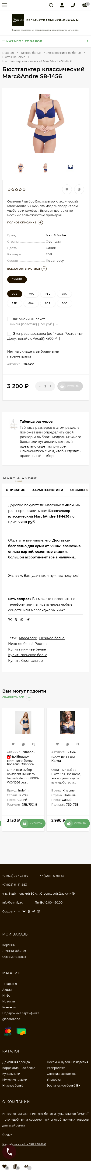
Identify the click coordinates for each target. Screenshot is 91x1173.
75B (48, 293)
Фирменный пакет (28, 319)
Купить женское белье (27, 655)
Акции (7, 989)
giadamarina (11, 1019)
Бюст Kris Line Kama (63, 759)
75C (64, 293)
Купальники (11, 1074)
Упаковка (54, 1079)
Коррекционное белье (18, 1068)
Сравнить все (13, 697)
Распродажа (56, 1068)
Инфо (6, 995)
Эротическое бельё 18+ (63, 1085)
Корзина (8, 945)
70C (31, 293)
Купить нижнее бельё (27, 649)
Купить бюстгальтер (25, 661)
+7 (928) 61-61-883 (14, 884)
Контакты (9, 1007)
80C (64, 303)
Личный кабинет (14, 951)
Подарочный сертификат (20, 1013)
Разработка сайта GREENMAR (24, 1144)
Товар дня (9, 984)
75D (14, 303)
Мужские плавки (14, 1079)
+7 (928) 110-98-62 (52, 875)
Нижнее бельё (52, 638)
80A (31, 303)
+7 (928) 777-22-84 (15, 875)
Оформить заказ (14, 957)
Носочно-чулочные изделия (67, 1062)
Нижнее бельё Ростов (27, 644)
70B (15, 293)
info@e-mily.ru (12, 902)
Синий (17, 279)
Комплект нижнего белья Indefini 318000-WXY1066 (20, 762)
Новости (8, 1001)
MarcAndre (28, 638)
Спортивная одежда (62, 1074)
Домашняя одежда (16, 1062)
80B (48, 303)
